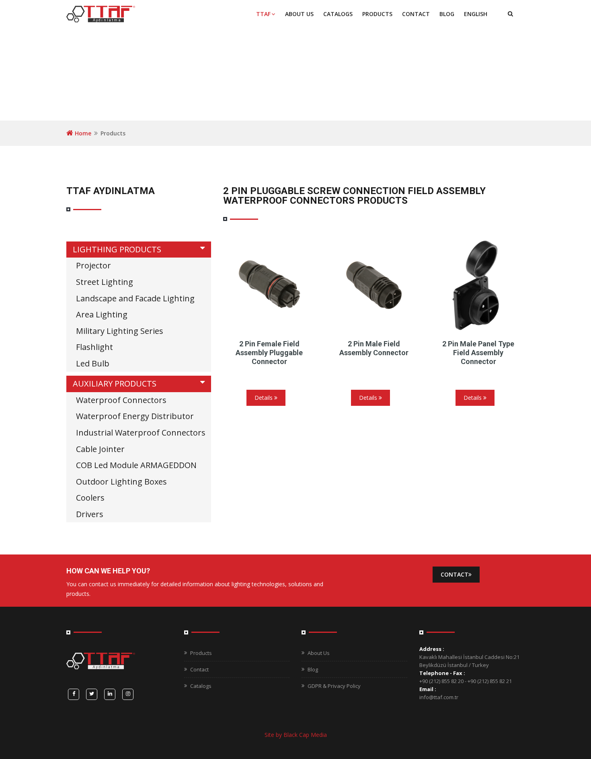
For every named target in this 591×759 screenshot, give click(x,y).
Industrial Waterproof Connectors (140, 432)
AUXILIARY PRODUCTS (114, 383)
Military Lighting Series (119, 330)
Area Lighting (101, 314)
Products (377, 14)
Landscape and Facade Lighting (135, 298)
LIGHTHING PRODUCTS (117, 249)
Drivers (89, 514)
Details (264, 397)
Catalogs (200, 685)
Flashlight (94, 347)
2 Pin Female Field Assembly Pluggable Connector (269, 353)
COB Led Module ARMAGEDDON (136, 465)
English (475, 14)
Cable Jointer (100, 449)
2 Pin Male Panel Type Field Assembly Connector (478, 353)
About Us (299, 14)
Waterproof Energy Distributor (135, 416)
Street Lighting (104, 281)
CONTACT (454, 574)
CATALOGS (338, 14)
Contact (416, 14)
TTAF (263, 14)
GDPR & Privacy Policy (334, 685)
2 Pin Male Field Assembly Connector (373, 348)
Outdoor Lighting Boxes (121, 481)
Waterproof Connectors (121, 400)
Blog (446, 14)
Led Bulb (92, 363)
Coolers (90, 497)
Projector (93, 265)
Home (82, 133)
